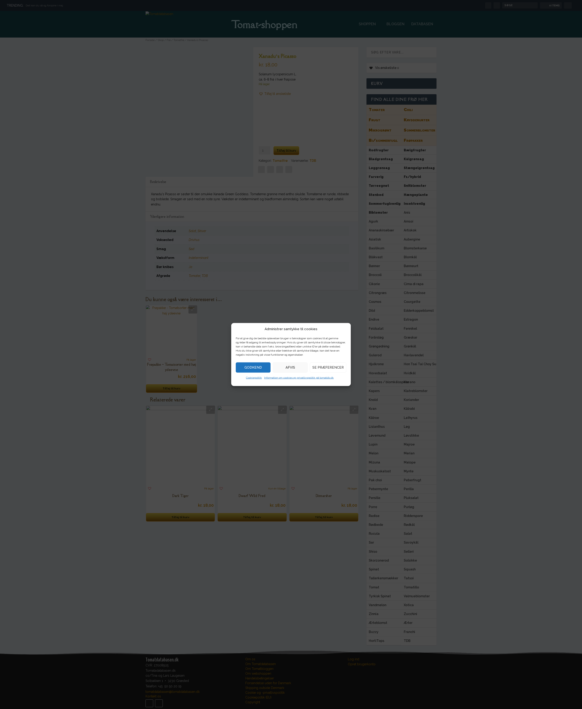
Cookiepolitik (254, 377)
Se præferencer (328, 367)
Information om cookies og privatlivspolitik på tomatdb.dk (299, 377)
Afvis (290, 367)
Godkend (253, 367)
